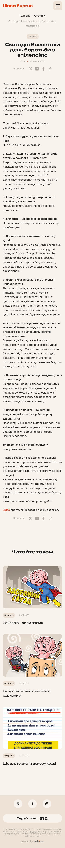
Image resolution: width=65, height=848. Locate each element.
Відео (6, 510)
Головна (25, 15)
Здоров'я (32, 36)
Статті (38, 15)
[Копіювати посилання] (50, 69)
